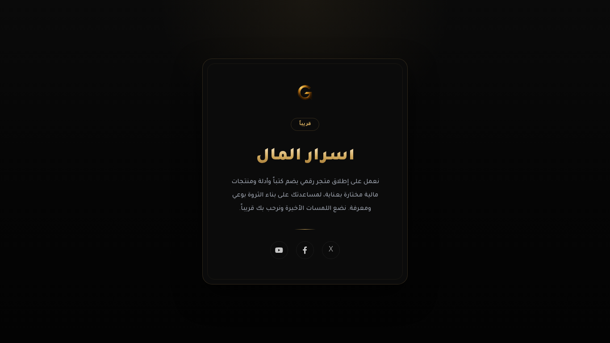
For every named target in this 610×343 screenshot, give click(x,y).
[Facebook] (305, 250)
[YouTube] (279, 250)
